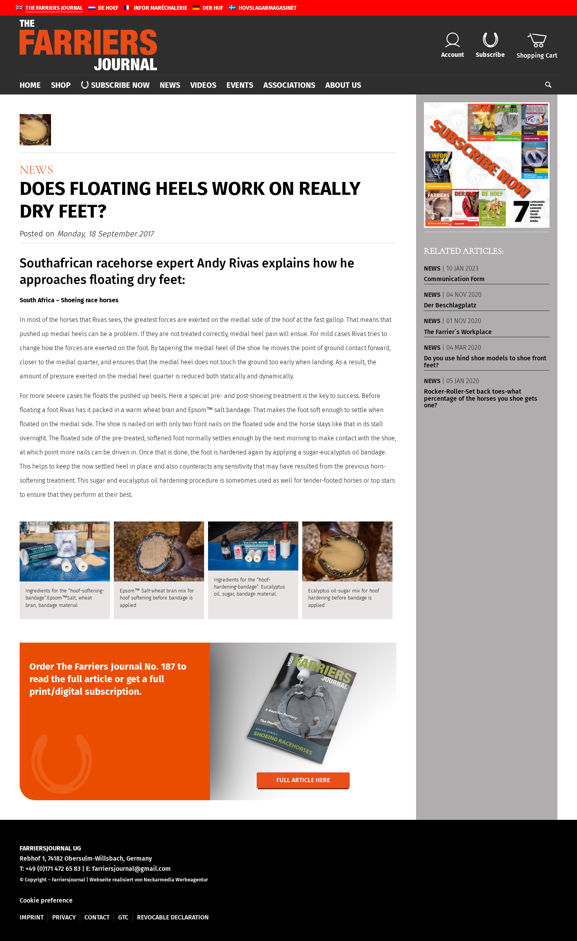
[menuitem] (33, 85)
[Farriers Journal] (88, 45)
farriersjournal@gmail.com (131, 868)
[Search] (545, 85)
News (36, 169)
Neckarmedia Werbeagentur (176, 880)
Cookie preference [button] (46, 900)
